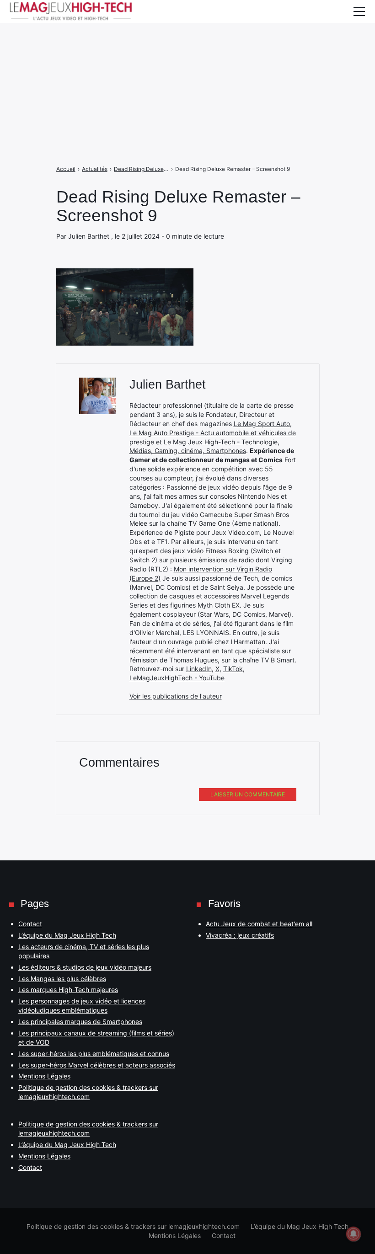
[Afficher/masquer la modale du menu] (359, 11)
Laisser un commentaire (247, 794)
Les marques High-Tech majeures (68, 989)
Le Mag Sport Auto (262, 423)
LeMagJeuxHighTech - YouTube (177, 678)
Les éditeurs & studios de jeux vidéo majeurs (84, 967)
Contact (30, 924)
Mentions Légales (44, 1076)
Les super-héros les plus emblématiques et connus (93, 1053)
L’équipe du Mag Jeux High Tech (67, 935)
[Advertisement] (187, 64)
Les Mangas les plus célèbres (62, 978)
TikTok (233, 668)
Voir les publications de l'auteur (175, 696)
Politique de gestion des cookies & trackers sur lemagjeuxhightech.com (133, 1226)
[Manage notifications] (353, 1234)
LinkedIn (199, 668)
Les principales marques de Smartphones (80, 1021)
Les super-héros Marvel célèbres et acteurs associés (96, 1065)
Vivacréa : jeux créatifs (240, 935)
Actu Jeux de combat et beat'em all (259, 924)
